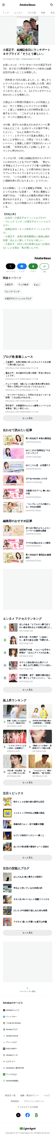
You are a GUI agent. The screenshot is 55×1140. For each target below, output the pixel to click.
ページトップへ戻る (27, 991)
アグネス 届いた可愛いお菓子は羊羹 (30, 921)
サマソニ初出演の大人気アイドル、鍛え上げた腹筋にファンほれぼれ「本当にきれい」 (34, 665)
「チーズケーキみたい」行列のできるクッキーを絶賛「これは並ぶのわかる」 (28, 396)
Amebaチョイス (12, 1010)
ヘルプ (47, 1095)
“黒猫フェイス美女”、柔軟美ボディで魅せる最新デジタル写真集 (42, 748)
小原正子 (9, 284)
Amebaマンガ (12, 1055)
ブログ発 (32, 12)
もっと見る (27, 418)
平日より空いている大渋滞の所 (27, 888)
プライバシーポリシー (34, 1101)
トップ (6, 12)
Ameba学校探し (12, 1080)
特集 (43, 12)
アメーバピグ (11, 1042)
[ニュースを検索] (51, 5)
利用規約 (15, 1101)
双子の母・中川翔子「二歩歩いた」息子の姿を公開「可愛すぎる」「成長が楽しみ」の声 (33, 640)
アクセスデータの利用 (27, 1107)
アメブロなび (11, 1074)
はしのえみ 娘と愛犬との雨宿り (28, 876)
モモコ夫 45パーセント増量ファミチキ (31, 899)
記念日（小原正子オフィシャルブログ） (26, 217)
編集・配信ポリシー (29, 1095)
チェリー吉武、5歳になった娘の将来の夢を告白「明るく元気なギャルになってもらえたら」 (28, 385)
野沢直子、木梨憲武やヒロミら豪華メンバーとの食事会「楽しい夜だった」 (28, 407)
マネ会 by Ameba (13, 1023)
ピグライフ (10, 1061)
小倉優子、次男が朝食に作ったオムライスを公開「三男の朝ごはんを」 (28, 363)
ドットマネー (11, 1016)
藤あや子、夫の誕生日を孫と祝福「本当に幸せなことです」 (28, 374)
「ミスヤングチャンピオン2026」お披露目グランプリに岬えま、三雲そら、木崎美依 (16, 749)
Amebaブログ (12, 1029)
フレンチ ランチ (12, 291)
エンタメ (18, 12)
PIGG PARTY (11, 1048)
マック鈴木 (23, 284)
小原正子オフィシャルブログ (18, 298)
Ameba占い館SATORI (15, 1068)
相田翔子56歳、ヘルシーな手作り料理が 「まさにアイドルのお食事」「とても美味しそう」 (34, 652)
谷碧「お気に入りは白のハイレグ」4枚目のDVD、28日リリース (16, 723)
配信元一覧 (10, 1095)
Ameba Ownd (12, 1036)
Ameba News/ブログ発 (30, 59)
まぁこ (37, 284)
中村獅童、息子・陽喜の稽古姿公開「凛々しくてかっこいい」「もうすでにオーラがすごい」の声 (34, 678)
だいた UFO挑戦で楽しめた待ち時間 (30, 910)
